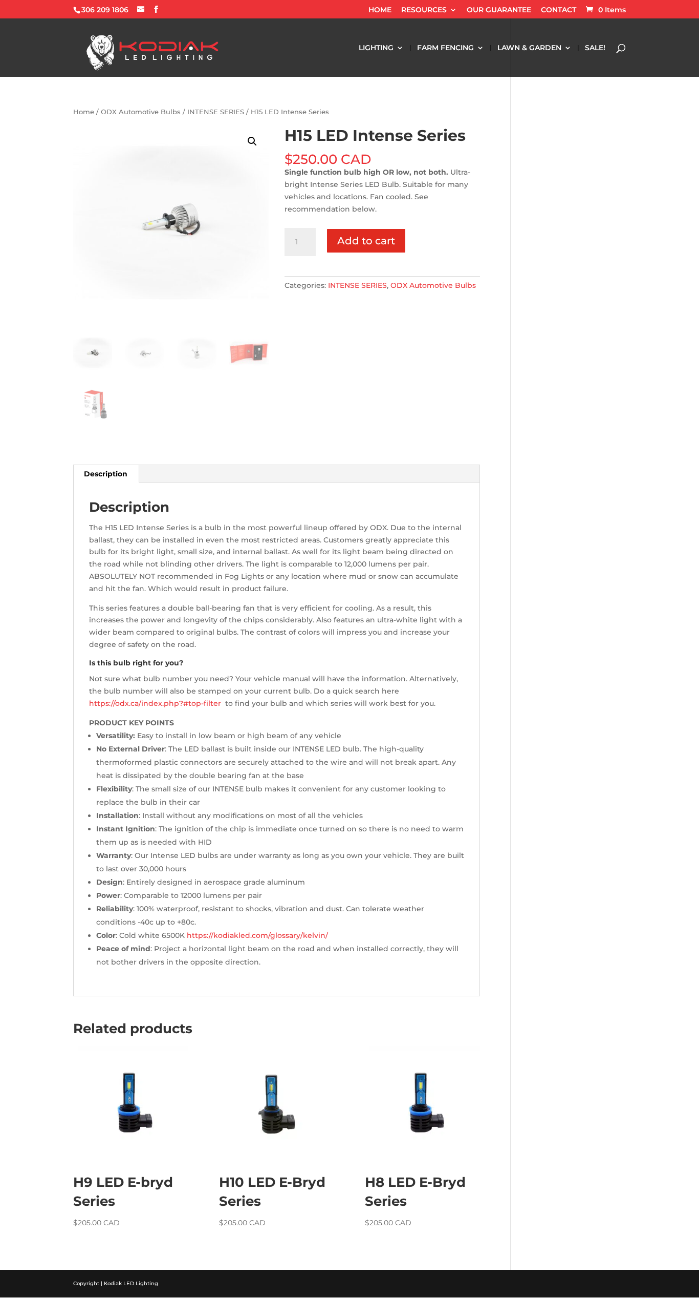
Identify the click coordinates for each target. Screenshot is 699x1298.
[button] (252, 141)
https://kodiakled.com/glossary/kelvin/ (257, 935)
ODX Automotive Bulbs (141, 112)
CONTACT (558, 10)
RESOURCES (424, 10)
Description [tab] (105, 473)
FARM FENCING (445, 48)
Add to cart (366, 241)
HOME (379, 10)
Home (83, 112)
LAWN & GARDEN (529, 48)
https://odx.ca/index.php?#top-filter (155, 703)
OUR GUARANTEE (499, 10)
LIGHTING (376, 48)
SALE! (595, 48)
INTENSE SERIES (215, 112)
